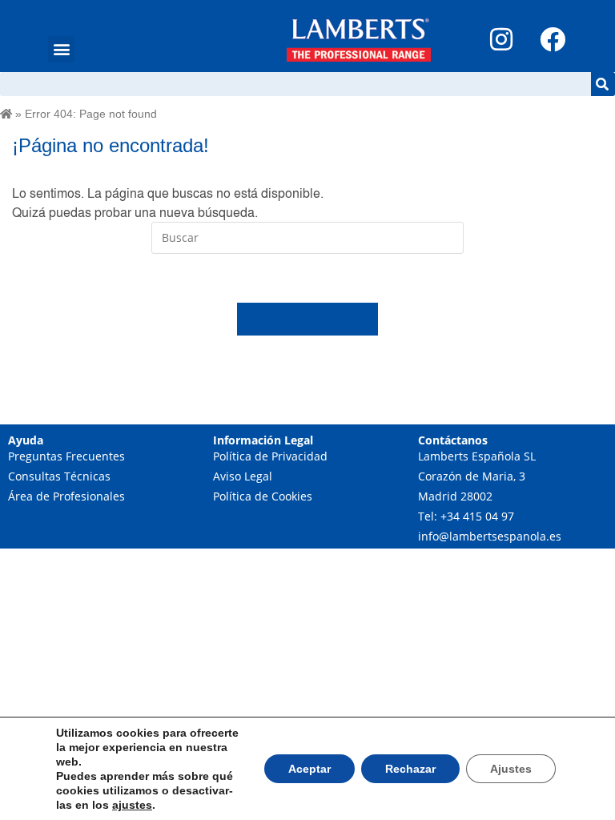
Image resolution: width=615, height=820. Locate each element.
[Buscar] (603, 84)
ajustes (132, 804)
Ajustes (511, 768)
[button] (61, 49)
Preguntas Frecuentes (66, 456)
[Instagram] (501, 39)
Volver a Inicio (308, 319)
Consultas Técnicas (59, 476)
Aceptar (309, 768)
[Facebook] (552, 39)
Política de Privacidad (270, 456)
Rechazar (410, 768)
